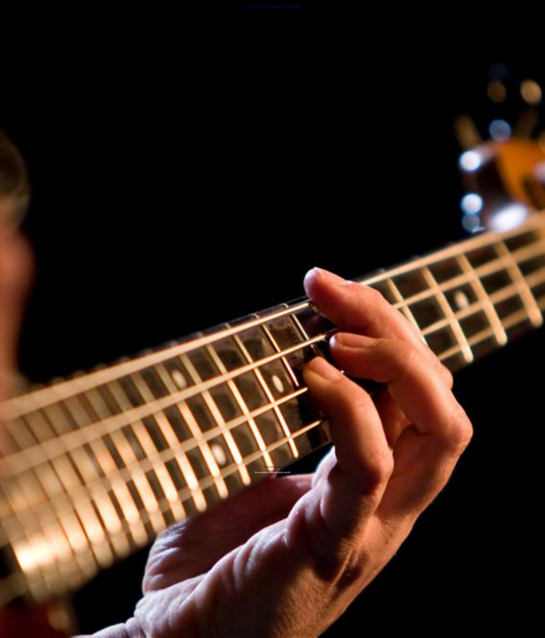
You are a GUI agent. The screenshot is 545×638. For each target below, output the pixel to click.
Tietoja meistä (277, 6)
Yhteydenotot (293, 6)
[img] (272, 319)
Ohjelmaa (250, 6)
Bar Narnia (263, 6)
